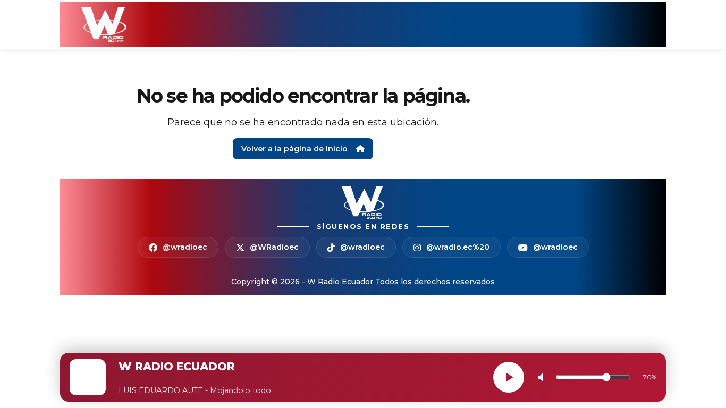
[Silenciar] (542, 377)
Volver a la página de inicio (294, 149)
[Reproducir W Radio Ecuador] (508, 377)
